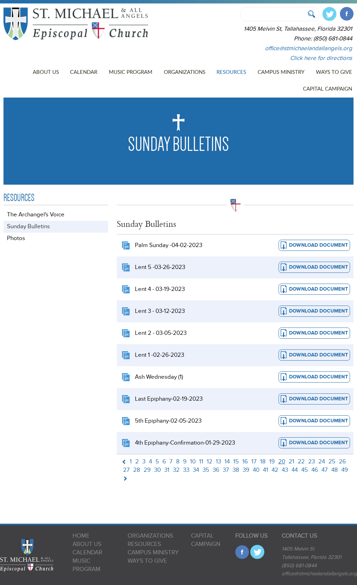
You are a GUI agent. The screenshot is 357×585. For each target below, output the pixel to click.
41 (265, 470)
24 (321, 461)
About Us (46, 72)
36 (216, 470)
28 (136, 470)
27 (126, 470)
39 (246, 470)
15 (236, 461)
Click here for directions (321, 58)
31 (166, 470)
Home (81, 535)
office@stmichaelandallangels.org (308, 48)
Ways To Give (334, 72)
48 (334, 470)
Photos (16, 238)
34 (196, 470)
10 (193, 461)
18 (263, 461)
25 (331, 461)
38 (236, 470)
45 (304, 470)
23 (311, 461)
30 (157, 470)
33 (186, 470)
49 (344, 470)
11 (201, 461)
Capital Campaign (327, 89)
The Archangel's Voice (35, 214)
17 (254, 461)
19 (272, 461)
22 (301, 461)
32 (176, 470)
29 (147, 470)
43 (285, 470)
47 (324, 470)
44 (294, 470)
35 (206, 470)
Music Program (130, 72)
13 (218, 461)
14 (227, 461)
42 (275, 470)
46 (314, 470)
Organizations (184, 72)
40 (256, 470)
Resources (231, 72)
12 (209, 461)
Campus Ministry (281, 72)
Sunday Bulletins (28, 226)
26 (342, 461)
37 (226, 470)
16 (245, 461)
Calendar (83, 72)
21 (291, 461)
